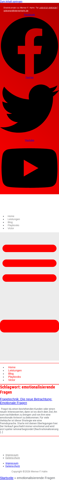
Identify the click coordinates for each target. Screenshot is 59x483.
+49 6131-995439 (48, 7)
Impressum (11, 454)
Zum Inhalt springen (11, 1)
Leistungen (14, 219)
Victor (11, 228)
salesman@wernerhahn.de (16, 10)
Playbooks (13, 225)
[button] (29, 296)
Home (11, 216)
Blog (10, 222)
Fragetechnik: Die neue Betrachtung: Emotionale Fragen (26, 401)
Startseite (6, 478)
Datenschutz (12, 457)
